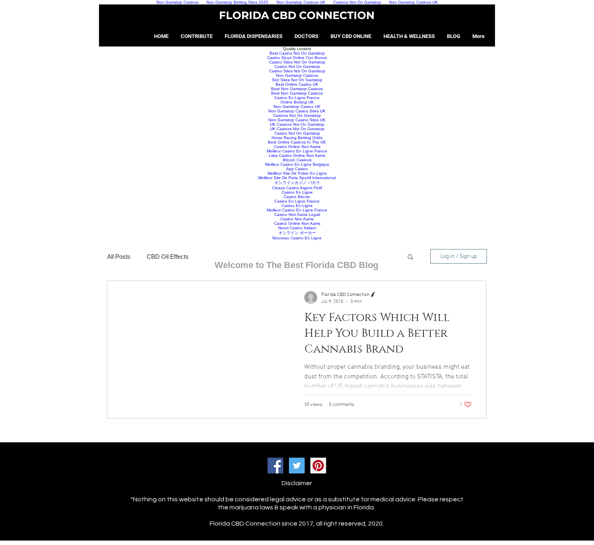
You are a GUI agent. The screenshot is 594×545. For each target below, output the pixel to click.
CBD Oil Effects (168, 256)
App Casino (297, 169)
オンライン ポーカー (297, 232)
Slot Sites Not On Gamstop (297, 80)
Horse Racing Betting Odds (297, 137)
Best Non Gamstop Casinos (297, 89)
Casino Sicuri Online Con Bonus (297, 57)
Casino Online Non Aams (297, 146)
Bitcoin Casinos (297, 160)
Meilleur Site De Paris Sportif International (297, 177)
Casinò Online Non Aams (297, 223)
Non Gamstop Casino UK (297, 106)
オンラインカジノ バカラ (297, 182)
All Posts (119, 256)
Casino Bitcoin (297, 196)
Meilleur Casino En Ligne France (297, 151)
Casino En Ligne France (297, 97)
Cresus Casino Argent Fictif (297, 188)
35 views (313, 405)
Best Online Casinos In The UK (297, 142)
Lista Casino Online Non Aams (297, 155)
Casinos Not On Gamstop (297, 115)
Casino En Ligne (297, 192)
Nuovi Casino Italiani (297, 228)
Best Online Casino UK (297, 84)
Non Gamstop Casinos (297, 75)
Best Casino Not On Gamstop (297, 53)
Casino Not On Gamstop (297, 66)
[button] (410, 257)
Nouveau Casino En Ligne (297, 238)
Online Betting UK (297, 102)
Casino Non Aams (297, 219)
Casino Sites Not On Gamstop (297, 62)
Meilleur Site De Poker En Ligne (297, 173)
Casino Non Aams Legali (297, 214)
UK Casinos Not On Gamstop (297, 124)
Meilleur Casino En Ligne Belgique (297, 164)
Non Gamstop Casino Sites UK (297, 111)
